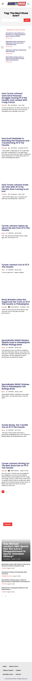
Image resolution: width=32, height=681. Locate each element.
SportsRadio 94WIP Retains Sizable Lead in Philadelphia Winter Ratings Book (16, 342)
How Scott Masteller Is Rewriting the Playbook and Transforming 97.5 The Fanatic (15, 141)
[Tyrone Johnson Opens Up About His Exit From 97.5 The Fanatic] (16, 213)
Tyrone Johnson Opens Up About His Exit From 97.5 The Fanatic (16, 228)
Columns (4, 568)
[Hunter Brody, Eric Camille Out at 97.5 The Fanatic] (16, 412)
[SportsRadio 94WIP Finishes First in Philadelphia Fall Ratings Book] (16, 371)
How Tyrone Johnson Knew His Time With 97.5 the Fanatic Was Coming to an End (15, 188)
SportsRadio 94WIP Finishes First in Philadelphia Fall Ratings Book (15, 386)
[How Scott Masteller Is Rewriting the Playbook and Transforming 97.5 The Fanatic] (16, 126)
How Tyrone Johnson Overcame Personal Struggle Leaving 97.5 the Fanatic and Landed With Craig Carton (14, 98)
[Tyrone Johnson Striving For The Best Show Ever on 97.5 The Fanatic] (16, 450)
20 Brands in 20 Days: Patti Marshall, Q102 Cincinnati (16, 50)
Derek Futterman (15, 307)
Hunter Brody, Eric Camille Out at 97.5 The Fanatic (15, 426)
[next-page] (29, 47)
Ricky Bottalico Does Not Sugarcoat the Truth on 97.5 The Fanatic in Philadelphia (16, 301)
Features (4, 105)
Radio (3, 233)
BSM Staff (10, 233)
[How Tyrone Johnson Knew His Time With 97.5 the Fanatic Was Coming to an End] (16, 172)
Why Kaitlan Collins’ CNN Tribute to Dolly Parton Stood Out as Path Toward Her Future (15, 43)
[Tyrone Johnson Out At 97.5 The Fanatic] (16, 252)
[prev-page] (2, 47)
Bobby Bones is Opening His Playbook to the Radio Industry (15, 588)
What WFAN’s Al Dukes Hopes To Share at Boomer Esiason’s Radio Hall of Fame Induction (15, 58)
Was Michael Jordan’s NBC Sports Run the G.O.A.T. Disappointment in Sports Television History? (16, 34)
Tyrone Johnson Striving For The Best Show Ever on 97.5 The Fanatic (15, 465)
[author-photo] (9, 105)
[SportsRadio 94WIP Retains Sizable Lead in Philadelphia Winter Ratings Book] (16, 327)
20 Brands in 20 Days (7, 576)
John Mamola (14, 105)
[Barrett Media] (16, 3)
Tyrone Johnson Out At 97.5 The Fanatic (15, 265)
